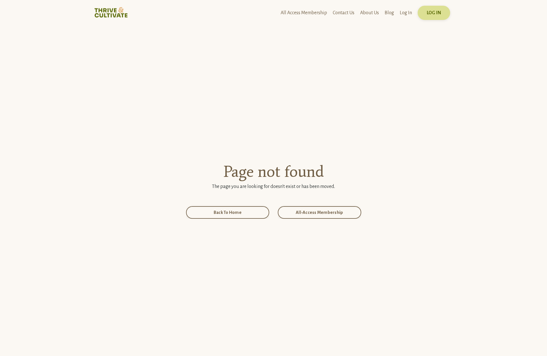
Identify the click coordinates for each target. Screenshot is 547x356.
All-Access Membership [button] (319, 212)
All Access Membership (304, 12)
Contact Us (343, 12)
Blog (389, 12)
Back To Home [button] (228, 212)
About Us (369, 12)
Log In (406, 12)
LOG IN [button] (434, 12)
